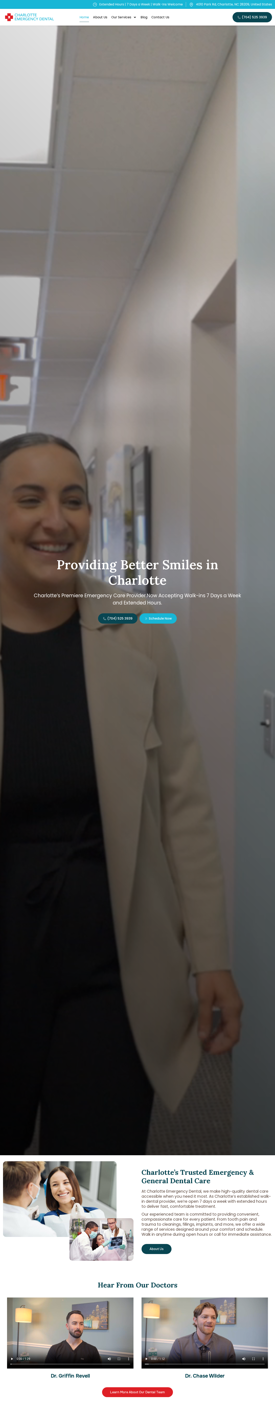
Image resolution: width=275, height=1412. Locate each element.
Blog (144, 17)
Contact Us (160, 17)
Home (84, 17)
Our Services (121, 17)
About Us (100, 17)
